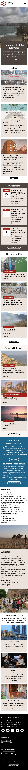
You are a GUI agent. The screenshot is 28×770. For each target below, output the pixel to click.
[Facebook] (3, 730)
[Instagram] (8, 730)
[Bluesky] (17, 730)
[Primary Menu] (25, 3)
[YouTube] (22, 730)
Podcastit (14, 670)
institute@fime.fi (6, 741)
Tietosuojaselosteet (14, 764)
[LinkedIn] (12, 730)
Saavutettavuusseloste (14, 765)
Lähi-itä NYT (14, 642)
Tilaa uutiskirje (8, 753)
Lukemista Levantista (14, 701)
